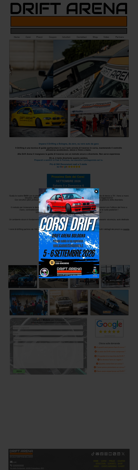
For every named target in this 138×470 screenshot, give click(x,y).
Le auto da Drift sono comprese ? (111, 351)
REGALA (89, 258)
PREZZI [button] (112, 460)
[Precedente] (12, 69)
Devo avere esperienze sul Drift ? (110, 371)
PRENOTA (69, 258)
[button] (16, 462)
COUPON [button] (121, 460)
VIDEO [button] (96, 466)
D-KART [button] (121, 466)
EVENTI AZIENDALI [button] (109, 466)
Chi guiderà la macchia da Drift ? (110, 356)
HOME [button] (95, 460)
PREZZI (48, 258)
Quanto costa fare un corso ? (111, 363)
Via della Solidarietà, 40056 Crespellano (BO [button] (27, 468)
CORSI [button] (103, 460)
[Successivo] (126, 69)
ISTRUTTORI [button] (101, 463)
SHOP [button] (120, 463)
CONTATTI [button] (112, 463)
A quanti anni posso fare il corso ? (110, 347)
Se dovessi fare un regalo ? (111, 359)
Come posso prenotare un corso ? (111, 367)
